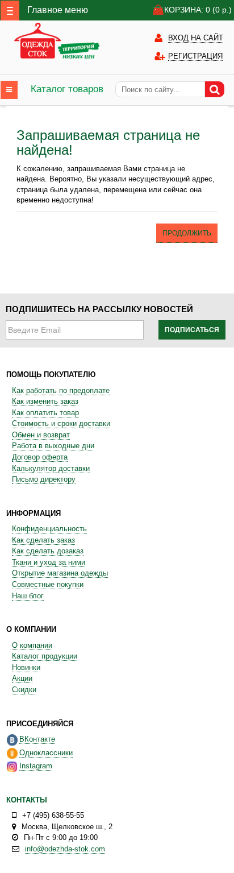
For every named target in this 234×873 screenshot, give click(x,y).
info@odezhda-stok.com (65, 849)
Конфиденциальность (49, 528)
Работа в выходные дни (53, 445)
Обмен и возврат (41, 435)
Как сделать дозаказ (47, 551)
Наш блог (28, 595)
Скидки (24, 689)
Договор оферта (40, 457)
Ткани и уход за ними (48, 562)
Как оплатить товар (45, 412)
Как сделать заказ (43, 540)
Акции (22, 678)
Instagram (35, 766)
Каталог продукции (44, 656)
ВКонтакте (37, 739)
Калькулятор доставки (51, 468)
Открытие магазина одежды (60, 573)
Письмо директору (44, 479)
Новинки (26, 667)
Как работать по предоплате (61, 390)
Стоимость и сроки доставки (61, 423)
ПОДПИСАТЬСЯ (192, 330)
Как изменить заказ (45, 401)
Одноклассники (46, 752)
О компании (32, 645)
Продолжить (186, 233)
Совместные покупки (47, 584)
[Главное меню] (10, 10)
